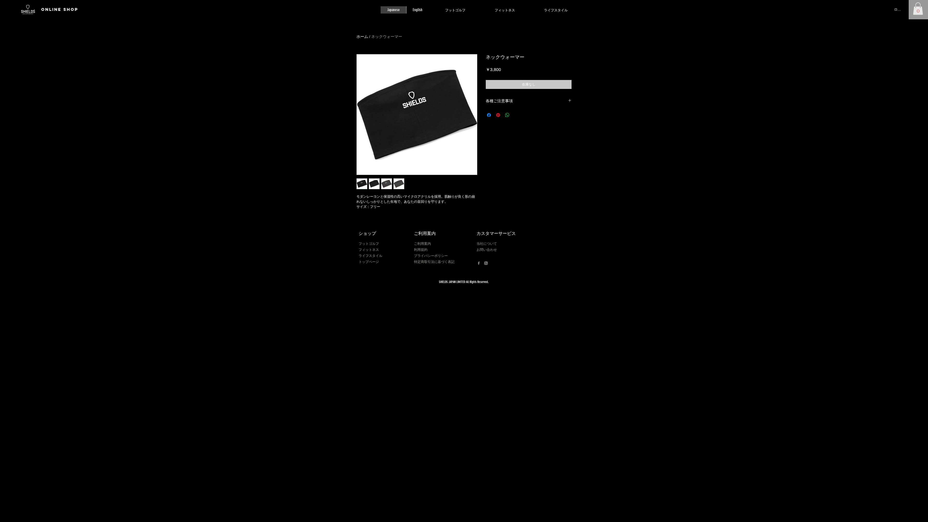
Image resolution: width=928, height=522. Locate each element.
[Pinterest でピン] (498, 115)
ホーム (362, 37)
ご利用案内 (422, 244)
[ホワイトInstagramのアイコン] (486, 263)
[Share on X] (516, 115)
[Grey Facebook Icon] (479, 263)
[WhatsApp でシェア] (507, 115)
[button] (918, 8)
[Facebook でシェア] (489, 115)
